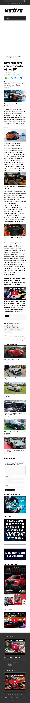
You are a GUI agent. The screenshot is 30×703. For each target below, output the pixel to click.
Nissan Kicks (20, 329)
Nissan (15, 329)
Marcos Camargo (12, 72)
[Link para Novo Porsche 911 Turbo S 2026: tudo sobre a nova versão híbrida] (15, 448)
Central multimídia (8, 327)
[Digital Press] (15, 540)
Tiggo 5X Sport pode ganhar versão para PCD (14, 378)
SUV (13, 148)
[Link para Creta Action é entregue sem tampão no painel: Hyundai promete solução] (15, 411)
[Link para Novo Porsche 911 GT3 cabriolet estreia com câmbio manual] (15, 357)
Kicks (6, 329)
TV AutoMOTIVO (17, 311)
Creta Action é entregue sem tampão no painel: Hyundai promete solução (14, 414)
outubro (13, 307)
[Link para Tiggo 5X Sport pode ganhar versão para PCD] (15, 376)
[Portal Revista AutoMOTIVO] (15, 12)
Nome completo (7, 476)
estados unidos (16, 327)
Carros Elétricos (15, 325)
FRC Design (22, 701)
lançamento (10, 329)
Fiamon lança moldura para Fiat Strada (15, 336)
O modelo (12, 115)
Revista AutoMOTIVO (17, 662)
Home (7, 56)
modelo (14, 253)
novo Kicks (15, 111)
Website (6, 485)
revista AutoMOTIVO (12, 305)
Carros (14, 56)
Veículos (10, 56)
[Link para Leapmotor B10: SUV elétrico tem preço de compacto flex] (15, 393)
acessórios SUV (7, 325)
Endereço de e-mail (8, 480)
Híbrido (21, 327)
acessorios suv (16, 323)
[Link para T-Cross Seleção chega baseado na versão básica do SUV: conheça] (15, 430)
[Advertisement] (15, 38)
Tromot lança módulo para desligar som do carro (13, 339)
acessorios (11, 323)
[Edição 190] (15, 604)
